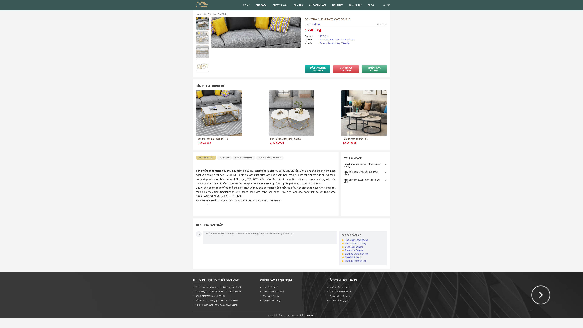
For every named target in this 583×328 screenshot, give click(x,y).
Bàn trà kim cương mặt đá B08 (286, 139)
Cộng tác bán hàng (354, 247)
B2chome (316, 24)
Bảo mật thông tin (354, 250)
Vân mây (345, 43)
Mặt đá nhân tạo (327, 39)
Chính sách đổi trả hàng (356, 254)
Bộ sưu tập (355, 5)
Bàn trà (298, 5)
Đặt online (318, 69)
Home (246, 5)
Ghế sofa (261, 5)
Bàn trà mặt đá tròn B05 (355, 139)
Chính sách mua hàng (355, 261)
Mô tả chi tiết (206, 158)
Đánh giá (224, 158)
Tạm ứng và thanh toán (356, 240)
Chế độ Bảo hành (244, 158)
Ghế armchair (317, 5)
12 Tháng (324, 36)
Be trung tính (325, 43)
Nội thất (337, 5)
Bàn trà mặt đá (220, 14)
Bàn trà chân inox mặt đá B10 (212, 139)
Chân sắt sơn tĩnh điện (344, 39)
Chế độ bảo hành (353, 257)
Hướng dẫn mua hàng (270, 158)
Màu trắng (336, 43)
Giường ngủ (280, 5)
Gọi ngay (346, 69)
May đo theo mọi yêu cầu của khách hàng (361, 173)
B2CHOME (291, 315)
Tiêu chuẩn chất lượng (340, 296)
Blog (371, 5)
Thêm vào (374, 69)
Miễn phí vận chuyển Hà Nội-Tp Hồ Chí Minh (362, 181)
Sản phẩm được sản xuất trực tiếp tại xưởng (362, 165)
